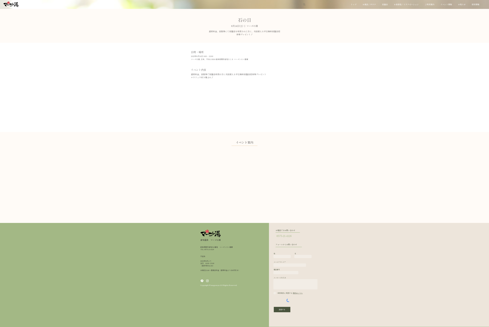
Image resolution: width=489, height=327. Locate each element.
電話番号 (277, 269)
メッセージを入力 (280, 277)
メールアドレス (279, 262)
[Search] (304, 4)
